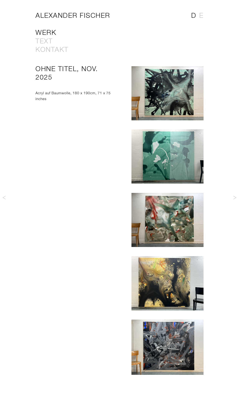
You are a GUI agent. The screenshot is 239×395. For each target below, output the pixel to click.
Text (44, 41)
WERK (45, 32)
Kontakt (52, 49)
